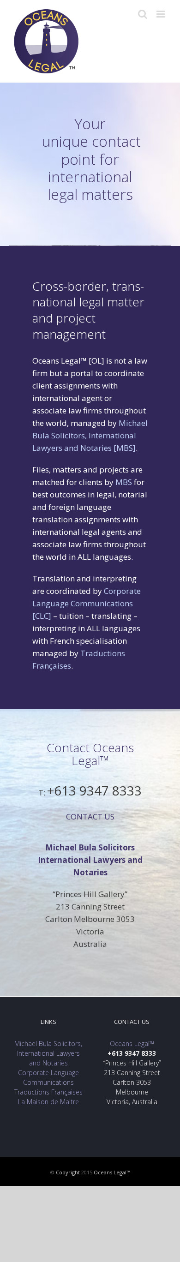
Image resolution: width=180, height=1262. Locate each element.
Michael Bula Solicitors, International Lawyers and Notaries (48, 1053)
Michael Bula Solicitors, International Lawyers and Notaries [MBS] (90, 435)
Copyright (68, 1172)
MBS (123, 482)
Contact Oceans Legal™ (90, 754)
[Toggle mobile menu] (161, 14)
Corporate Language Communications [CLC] (86, 603)
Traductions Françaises (48, 1092)
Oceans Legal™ (132, 1043)
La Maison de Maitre (48, 1101)
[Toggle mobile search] (142, 14)
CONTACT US (90, 816)
